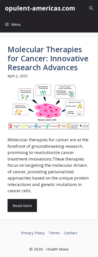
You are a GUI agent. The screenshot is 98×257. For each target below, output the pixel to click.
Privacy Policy (33, 232)
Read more (22, 205)
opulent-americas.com (40, 8)
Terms (54, 232)
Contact (70, 232)
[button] (91, 8)
